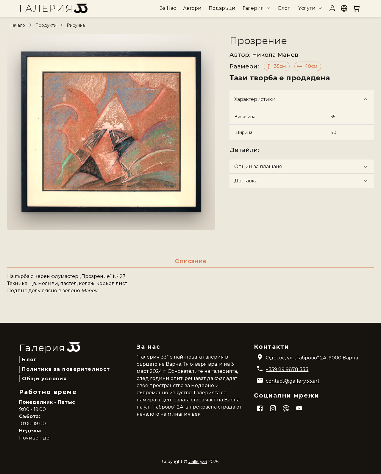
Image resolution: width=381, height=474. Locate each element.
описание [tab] (190, 261)
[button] (256, 8)
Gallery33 (197, 461)
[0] (356, 8)
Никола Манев (275, 54)
